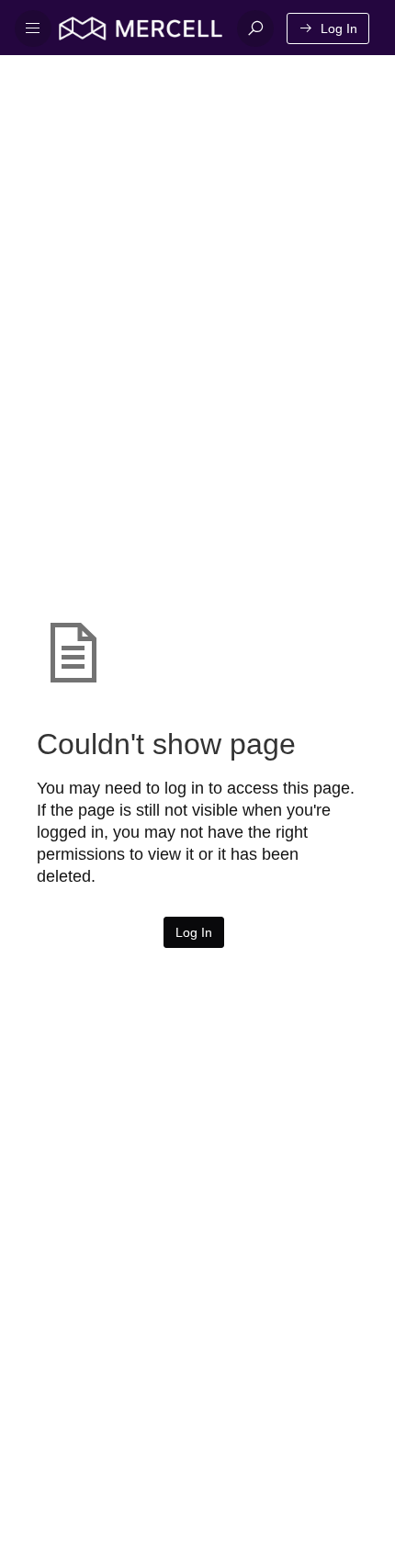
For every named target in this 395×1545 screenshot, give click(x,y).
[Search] (255, 28)
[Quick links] (140, 28)
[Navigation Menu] (33, 28)
